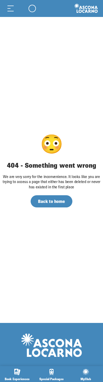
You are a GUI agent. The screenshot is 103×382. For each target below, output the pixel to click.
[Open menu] (10, 8)
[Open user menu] (32, 8)
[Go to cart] (21, 8)
